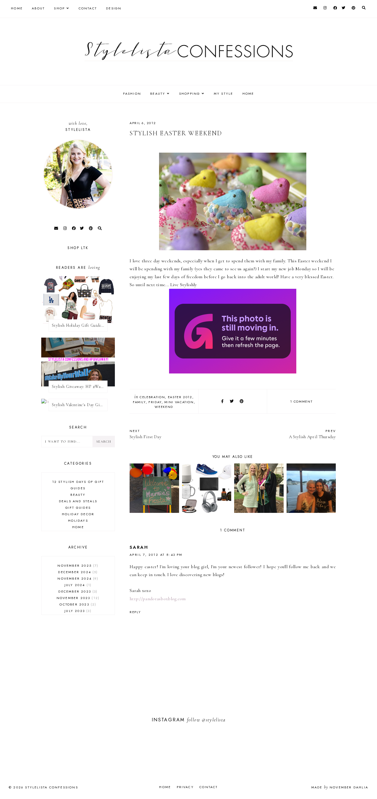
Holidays (78, 520)
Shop (59, 8)
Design (113, 8)
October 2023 (77, 604)
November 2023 (77, 598)
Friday (155, 402)
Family (139, 402)
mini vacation (179, 402)
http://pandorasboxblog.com (158, 599)
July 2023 (77, 610)
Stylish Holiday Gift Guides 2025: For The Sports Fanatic (80, 325)
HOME (248, 93)
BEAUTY (157, 93)
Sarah (139, 547)
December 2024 (77, 572)
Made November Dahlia (339, 787)
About (38, 8)
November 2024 (77, 578)
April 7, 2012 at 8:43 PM (156, 554)
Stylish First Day (145, 433)
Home (17, 8)
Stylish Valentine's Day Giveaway (80, 404)
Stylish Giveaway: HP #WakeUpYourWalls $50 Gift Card (80, 386)
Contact (88, 8)
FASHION (132, 93)
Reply (135, 612)
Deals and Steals (78, 501)
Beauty (77, 494)
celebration (152, 397)
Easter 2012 (180, 397)
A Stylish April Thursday (312, 433)
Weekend (164, 406)
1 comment (301, 401)
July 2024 (77, 585)
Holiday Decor (78, 514)
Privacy (185, 787)
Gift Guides (78, 507)
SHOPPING (189, 93)
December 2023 (77, 591)
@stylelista (213, 720)
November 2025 (77, 565)
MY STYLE (223, 93)
